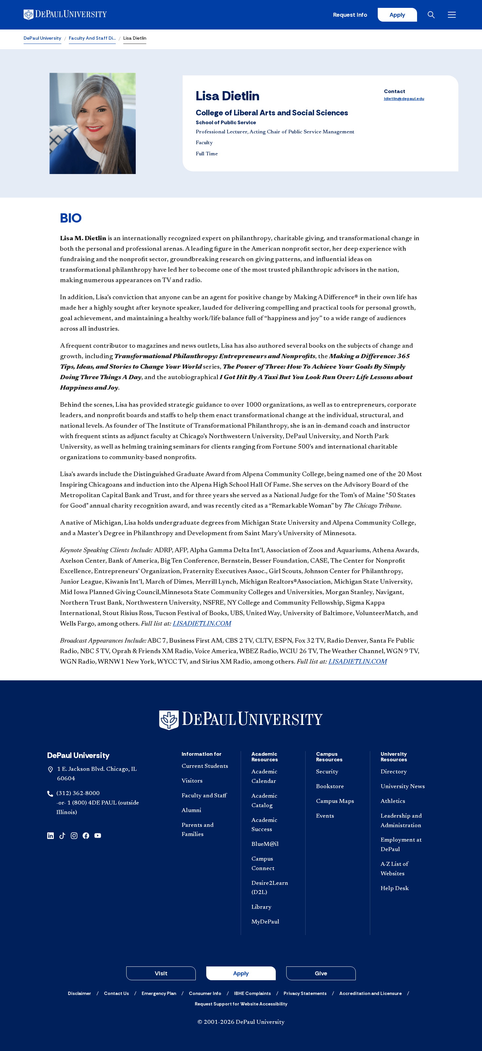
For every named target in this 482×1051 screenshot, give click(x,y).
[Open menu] (453, 15)
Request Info (350, 15)
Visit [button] (161, 973)
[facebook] (86, 834)
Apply (397, 15)
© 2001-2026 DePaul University (241, 1022)
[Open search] (432, 14)
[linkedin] (50, 834)
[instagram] (74, 834)
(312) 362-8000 (78, 794)
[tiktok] (62, 834)
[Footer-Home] (241, 720)
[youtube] (97, 834)
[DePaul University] (75, 15)
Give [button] (321, 973)
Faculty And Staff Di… (92, 38)
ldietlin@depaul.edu (404, 99)
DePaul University (42, 38)
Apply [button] (241, 973)
